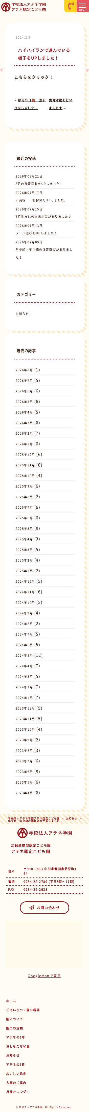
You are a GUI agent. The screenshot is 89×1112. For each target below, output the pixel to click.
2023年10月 (25, 729)
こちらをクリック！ (33, 77)
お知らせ (22, 313)
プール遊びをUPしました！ (37, 233)
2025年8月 (24, 497)
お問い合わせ (48, 907)
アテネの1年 (15, 1037)
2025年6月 (24, 518)
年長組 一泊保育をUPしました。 (42, 200)
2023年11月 (25, 719)
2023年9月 (24, 740)
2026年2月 (24, 433)
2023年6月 (24, 772)
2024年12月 (25, 581)
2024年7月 (24, 634)
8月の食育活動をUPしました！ (39, 183)
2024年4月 (24, 666)
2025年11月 (25, 465)
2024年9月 (24, 613)
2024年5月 (24, 655)
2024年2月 (24, 687)
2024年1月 (24, 698)
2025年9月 (24, 486)
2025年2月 (24, 560)
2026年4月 (24, 412)
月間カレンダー (18, 1092)
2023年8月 (24, 750)
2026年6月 (24, 391)
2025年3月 (24, 550)
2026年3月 (24, 423)
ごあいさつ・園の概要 (23, 1010)
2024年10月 (25, 602)
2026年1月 (24, 444)
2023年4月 (24, 793)
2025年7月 (24, 507)
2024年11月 (25, 592)
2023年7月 (24, 761)
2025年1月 (24, 571)
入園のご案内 (16, 1083)
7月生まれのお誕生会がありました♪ (43, 216)
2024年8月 (24, 624)
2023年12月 (25, 708)
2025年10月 (25, 476)
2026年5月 (24, 402)
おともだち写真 (18, 1046)
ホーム (11, 1001)
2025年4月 (24, 539)
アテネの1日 (15, 1064)
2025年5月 (24, 528)
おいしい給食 (16, 1073)
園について (14, 1019)
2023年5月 (24, 782)
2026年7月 (24, 380)
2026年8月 (24, 370)
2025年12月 (25, 454)
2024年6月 (24, 645)
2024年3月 (24, 676)
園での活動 (14, 1028)
